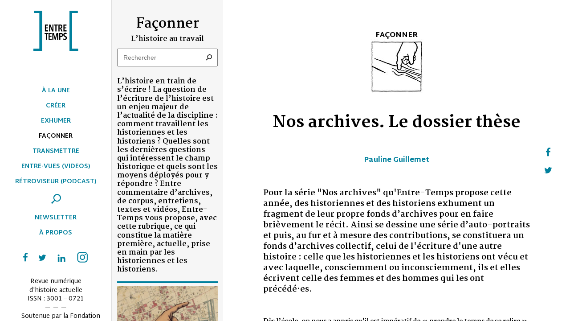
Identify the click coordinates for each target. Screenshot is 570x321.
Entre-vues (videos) (55, 166)
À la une (56, 90)
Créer (55, 105)
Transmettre (56, 151)
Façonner (56, 136)
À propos (55, 233)
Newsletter (56, 217)
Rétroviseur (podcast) (56, 181)
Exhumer (56, 121)
